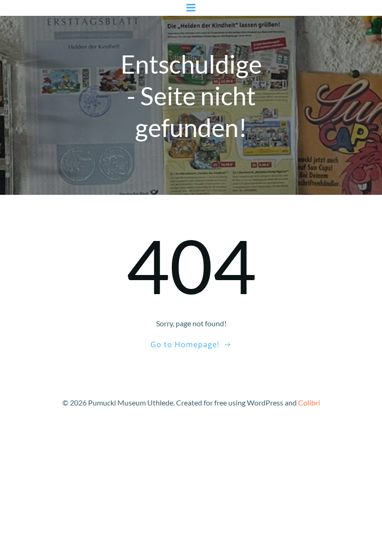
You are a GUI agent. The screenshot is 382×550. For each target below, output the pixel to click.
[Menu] (191, 8)
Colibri (309, 402)
